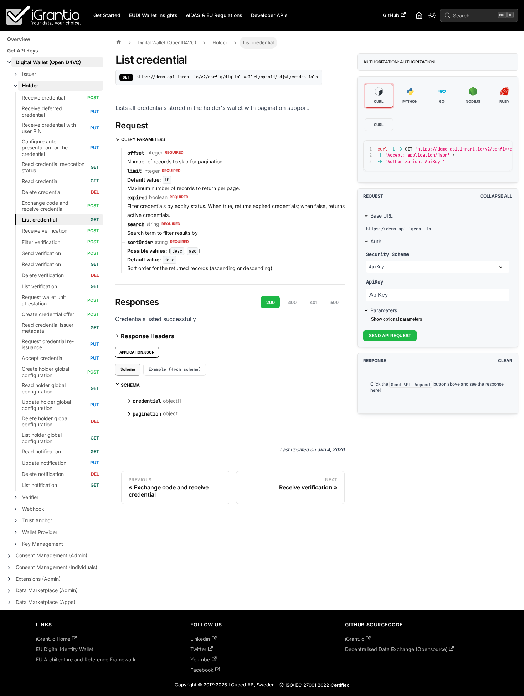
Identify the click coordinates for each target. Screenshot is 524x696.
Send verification (41, 253)
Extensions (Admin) (38, 579)
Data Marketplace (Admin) (47, 590)
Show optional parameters (396, 319)
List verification (39, 286)
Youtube (200, 659)
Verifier (30, 497)
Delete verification (43, 275)
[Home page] (120, 43)
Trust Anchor (37, 520)
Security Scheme (387, 254)
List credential (39, 220)
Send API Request (390, 335)
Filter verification (41, 242)
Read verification (41, 264)
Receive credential (43, 98)
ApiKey (374, 281)
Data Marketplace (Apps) (45, 602)
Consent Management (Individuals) (56, 567)
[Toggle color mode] (432, 15)
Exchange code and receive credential (45, 206)
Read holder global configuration (44, 388)
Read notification (41, 451)
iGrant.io (354, 639)
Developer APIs (269, 15)
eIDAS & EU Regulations (214, 15)
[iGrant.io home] (419, 15)
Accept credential (42, 358)
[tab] (127, 370)
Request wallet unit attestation (44, 300)
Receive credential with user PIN (49, 128)
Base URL (381, 216)
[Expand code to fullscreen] (503, 149)
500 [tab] (334, 302)
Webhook (33, 509)
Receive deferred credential (42, 111)
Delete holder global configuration (45, 421)
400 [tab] (292, 302)
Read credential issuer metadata (47, 328)
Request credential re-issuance (48, 344)
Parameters (383, 310)
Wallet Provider (39, 532)
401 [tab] (313, 302)
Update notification (44, 463)
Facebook (202, 670)
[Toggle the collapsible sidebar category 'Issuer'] (15, 74)
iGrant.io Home (53, 639)
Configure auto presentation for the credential (45, 147)
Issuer (29, 74)
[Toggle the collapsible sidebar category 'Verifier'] (15, 497)
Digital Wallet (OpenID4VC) (48, 62)
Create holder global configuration (45, 372)
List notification (39, 485)
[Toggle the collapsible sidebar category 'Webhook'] (15, 509)
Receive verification (44, 231)
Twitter (198, 649)
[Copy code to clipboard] (491, 149)
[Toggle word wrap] (478, 149)
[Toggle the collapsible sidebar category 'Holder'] (15, 86)
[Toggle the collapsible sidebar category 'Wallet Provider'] (15, 532)
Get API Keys (22, 50)
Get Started (106, 15)
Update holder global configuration (46, 405)
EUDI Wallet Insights (153, 15)
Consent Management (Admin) (51, 555)
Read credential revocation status (53, 167)
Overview (18, 39)
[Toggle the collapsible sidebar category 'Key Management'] (15, 544)
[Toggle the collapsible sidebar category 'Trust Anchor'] (15, 520)
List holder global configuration (42, 438)
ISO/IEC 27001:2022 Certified (318, 685)
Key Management (42, 544)
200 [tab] (270, 302)
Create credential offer (48, 314)
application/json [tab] (137, 352)
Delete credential (41, 192)
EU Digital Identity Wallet (64, 649)
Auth (375, 241)
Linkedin (200, 639)
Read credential (40, 181)
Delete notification (43, 474)
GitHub (391, 15)
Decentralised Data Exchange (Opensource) (396, 649)
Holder (30, 85)
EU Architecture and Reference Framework (86, 659)
